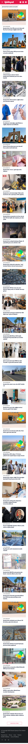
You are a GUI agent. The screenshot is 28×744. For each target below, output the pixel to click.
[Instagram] (8, 740)
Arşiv (15, 735)
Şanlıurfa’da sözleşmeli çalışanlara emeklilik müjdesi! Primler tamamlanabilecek (12, 502)
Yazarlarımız (4, 735)
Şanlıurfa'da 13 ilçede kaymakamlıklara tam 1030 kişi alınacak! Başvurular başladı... (13, 597)
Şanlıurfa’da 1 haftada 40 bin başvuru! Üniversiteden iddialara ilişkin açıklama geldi (13, 715)
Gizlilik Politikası (5, 736)
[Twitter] (5, 740)
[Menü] (2, 2)
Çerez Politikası (15, 736)
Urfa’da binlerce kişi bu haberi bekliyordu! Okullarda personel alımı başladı (12, 76)
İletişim (19, 735)
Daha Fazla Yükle (14, 723)
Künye (10, 735)
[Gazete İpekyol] (9, 2)
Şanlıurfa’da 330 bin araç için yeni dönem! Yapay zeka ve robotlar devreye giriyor (13, 289)
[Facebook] (2, 740)
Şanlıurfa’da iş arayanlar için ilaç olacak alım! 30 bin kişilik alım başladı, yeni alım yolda (13, 218)
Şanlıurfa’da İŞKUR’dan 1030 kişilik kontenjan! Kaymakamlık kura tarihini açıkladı (13, 338)
